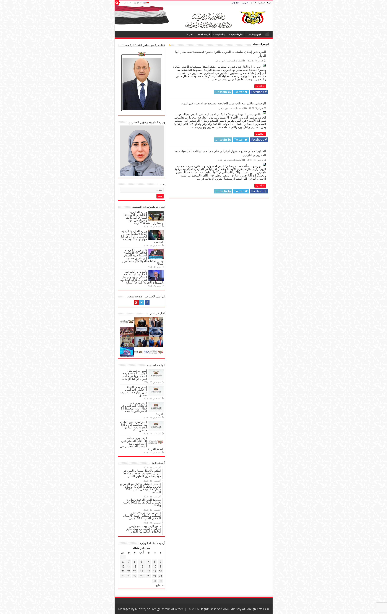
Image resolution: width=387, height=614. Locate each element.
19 (141, 571)
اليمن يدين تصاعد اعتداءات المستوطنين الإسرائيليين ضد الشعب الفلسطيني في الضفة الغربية (142, 443)
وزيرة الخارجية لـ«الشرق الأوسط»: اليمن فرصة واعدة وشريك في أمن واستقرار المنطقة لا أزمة (144, 217)
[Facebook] (141, 3)
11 (148, 566)
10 (154, 566)
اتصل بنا (190, 34)
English (235, 2)
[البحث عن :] (117, 2)
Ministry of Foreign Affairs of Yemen (159, 609)
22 (122, 571)
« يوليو (160, 585)
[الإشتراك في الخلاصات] (170, 45)
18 (148, 571)
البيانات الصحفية (203, 34)
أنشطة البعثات (237, 108)
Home (267, 34)
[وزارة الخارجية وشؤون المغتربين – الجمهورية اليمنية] (194, 18)
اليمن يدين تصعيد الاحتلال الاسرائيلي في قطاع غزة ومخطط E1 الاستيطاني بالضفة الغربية (142, 408)
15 (122, 566)
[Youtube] (135, 3)
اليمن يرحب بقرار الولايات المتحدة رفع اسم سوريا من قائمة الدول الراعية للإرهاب (134, 375)
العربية (245, 2)
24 (154, 576)
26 (141, 576)
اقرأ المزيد (260, 86)
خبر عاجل (220, 60)
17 (154, 571)
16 (160, 571)
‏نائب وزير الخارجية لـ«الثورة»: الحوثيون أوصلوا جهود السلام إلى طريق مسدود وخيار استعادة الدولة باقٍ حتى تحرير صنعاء (143, 256)
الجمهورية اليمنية (254, 34)
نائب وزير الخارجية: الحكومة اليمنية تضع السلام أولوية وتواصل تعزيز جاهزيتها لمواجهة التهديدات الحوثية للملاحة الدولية (142, 277)
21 (128, 571)
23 (160, 576)
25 (148, 576)
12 (141, 566)
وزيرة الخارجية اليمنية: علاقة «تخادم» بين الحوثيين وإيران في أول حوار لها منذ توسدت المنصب (142, 236)
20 (134, 571)
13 (134, 566)
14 (128, 566)
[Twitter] (138, 3)
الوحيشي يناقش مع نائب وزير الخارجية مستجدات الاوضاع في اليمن (223, 103)
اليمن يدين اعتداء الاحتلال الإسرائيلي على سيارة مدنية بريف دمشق (133, 391)
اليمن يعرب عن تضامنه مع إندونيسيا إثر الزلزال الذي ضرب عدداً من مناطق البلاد (133, 426)
